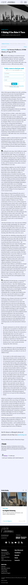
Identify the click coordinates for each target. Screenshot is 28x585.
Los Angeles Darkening (9, 510)
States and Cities (22, 43)
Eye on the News (5, 552)
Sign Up (14, 83)
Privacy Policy (21, 85)
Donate (4, 444)
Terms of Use (4, 571)
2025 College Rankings (6, 560)
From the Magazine (7, 521)
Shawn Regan (5, 508)
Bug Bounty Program (5, 573)
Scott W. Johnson (4, 29)
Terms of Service (14, 86)
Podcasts (3, 555)
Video (2, 558)
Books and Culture (5, 557)
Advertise (3, 566)
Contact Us (17, 560)
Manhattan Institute (5, 568)
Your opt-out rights (4, 582)
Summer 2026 (22, 521)
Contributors (18, 552)
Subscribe (17, 555)
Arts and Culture (13, 43)
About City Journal (19, 550)
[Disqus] (14, 469)
